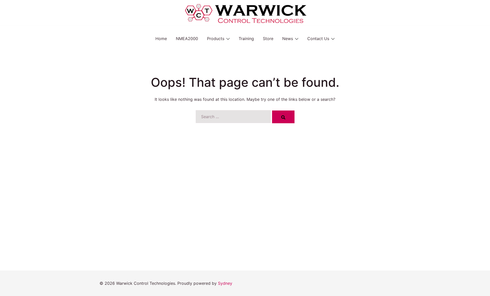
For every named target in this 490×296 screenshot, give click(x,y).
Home (161, 38)
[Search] (283, 116)
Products (215, 38)
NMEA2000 (187, 38)
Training (246, 38)
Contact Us (318, 38)
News (287, 38)
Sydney (225, 283)
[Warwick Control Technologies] (244, 12)
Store (268, 38)
